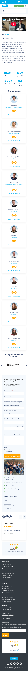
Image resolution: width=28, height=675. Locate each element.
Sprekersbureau (6, 580)
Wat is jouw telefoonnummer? (11, 405)
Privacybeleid (14, 668)
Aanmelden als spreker (8, 599)
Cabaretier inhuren (7, 575)
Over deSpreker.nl (7, 586)
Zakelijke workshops (8, 566)
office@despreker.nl (9, 505)
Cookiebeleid (19, 667)
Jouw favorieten (6, 601)
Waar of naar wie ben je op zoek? (12, 434)
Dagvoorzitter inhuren (8, 568)
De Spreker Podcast (7, 597)
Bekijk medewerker (14, 115)
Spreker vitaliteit (6, 577)
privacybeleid (9, 451)
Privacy (6, 447)
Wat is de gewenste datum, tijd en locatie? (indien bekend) (12, 419)
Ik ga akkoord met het (11, 450)
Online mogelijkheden (8, 573)
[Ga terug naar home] (5, 6)
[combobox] (15, 11)
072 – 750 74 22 (7, 504)
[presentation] (26, 365)
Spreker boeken (6, 564)
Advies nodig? (6, 588)
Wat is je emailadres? (9, 396)
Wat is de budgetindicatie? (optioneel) (13, 426)
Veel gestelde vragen (8, 592)
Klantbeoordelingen (8, 590)
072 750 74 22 (6, 613)
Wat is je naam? (8, 390)
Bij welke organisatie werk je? (11, 413)
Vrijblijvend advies (19, 6)
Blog (3, 595)
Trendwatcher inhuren (8, 571)
